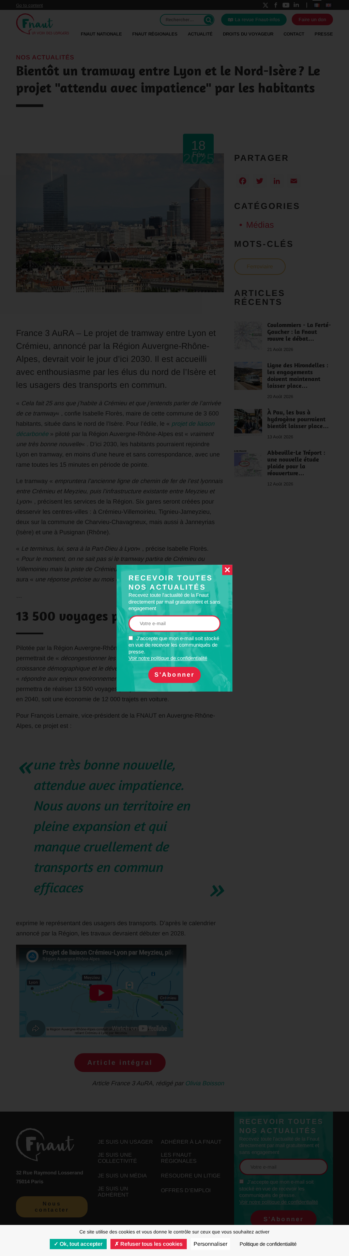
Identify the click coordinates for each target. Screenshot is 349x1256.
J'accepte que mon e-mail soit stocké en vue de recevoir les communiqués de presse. (173, 648)
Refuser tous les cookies (151, 1244)
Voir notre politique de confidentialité (167, 658)
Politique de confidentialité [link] (268, 1244)
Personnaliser (210, 1244)
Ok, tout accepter (80, 1244)
